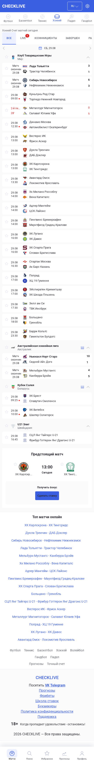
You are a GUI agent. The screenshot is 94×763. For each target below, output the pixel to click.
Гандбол (41, 657)
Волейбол (77, 650)
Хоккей (61, 650)
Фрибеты (47, 696)
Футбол (15, 650)
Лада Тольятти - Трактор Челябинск (46, 548)
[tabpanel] (47, 248)
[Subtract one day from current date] (90, 48)
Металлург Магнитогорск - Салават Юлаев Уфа (46, 616)
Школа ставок (47, 701)
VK (47, 685)
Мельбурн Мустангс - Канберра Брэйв (46, 555)
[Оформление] (87, 6)
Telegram (57, 685)
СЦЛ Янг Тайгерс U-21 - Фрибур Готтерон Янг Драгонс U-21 (46, 601)
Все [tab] (9, 38)
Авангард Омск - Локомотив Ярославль (46, 639)
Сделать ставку (47, 495)
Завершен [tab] (73, 38)
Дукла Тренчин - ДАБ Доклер (46, 533)
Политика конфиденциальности (47, 711)
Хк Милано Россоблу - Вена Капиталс (46, 563)
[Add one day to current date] (3, 48)
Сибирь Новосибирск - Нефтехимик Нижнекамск (46, 540)
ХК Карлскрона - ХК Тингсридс (46, 525)
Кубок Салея (25, 385)
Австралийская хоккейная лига (38, 345)
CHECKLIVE (13, 6)
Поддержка (47, 717)
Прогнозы (36, 664)
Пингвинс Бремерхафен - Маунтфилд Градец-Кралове (46, 578)
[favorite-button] (6, 57)
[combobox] (74, 6)
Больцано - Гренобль (46, 594)
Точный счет (56, 664)
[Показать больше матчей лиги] (82, 348)
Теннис (29, 650)
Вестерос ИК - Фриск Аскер (46, 609)
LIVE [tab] (24, 37)
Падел (54, 657)
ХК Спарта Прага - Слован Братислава (46, 586)
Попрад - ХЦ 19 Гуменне (46, 624)
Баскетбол (45, 650)
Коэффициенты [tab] (46, 38)
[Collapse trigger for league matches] (88, 57)
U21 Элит (23, 424)
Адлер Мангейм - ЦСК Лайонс (46, 571)
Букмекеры (47, 706)
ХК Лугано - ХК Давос (46, 632)
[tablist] (47, 38)
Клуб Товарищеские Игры (34, 55)
